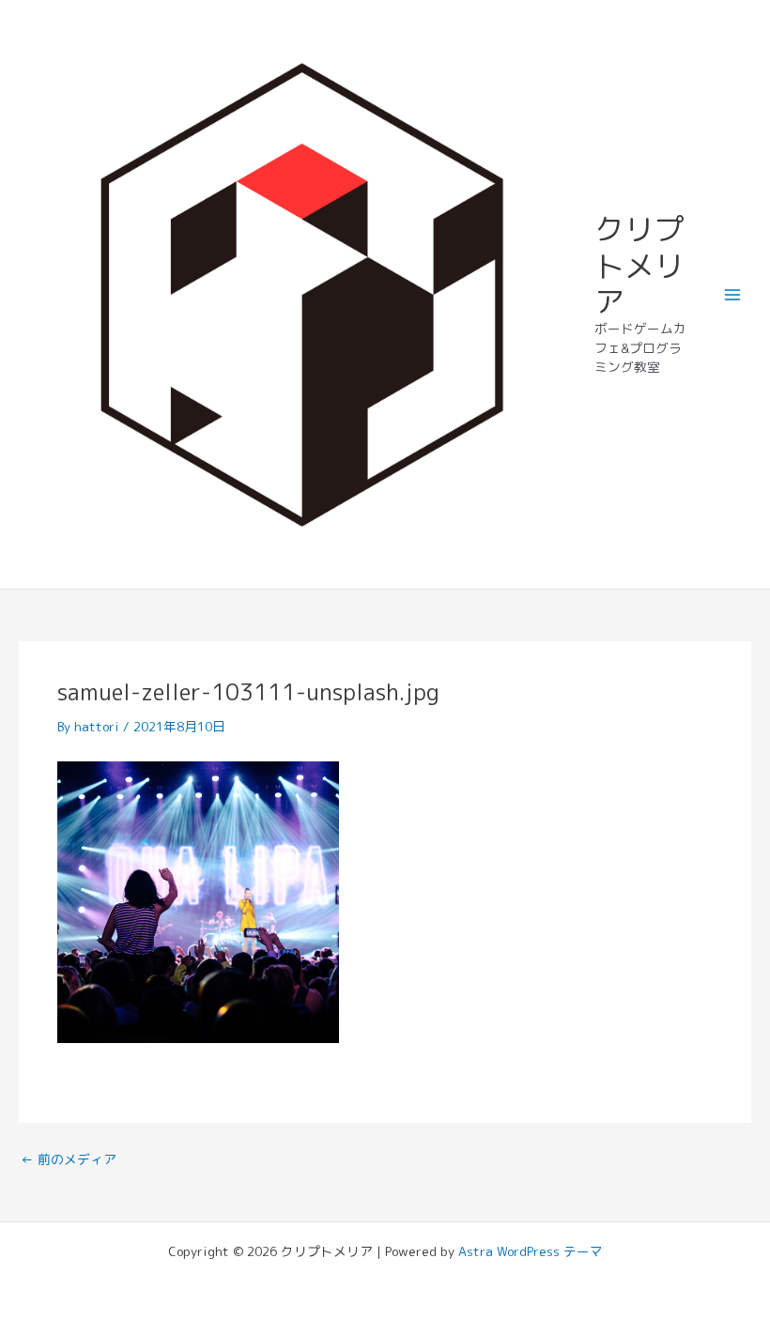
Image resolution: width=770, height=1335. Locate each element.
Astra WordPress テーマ (530, 1251)
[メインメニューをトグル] (733, 294)
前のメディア (68, 1159)
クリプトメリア (639, 265)
